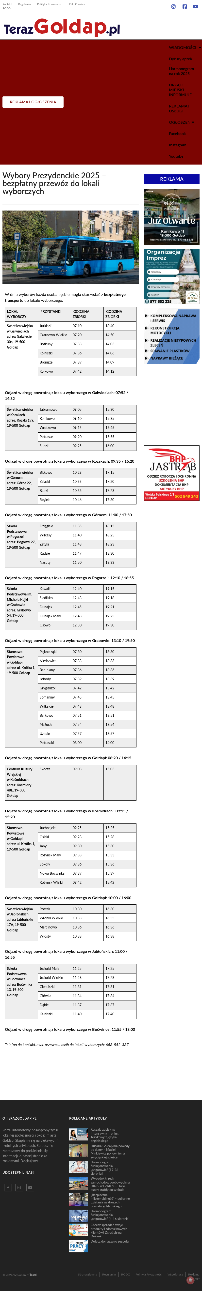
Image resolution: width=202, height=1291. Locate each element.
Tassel (33, 1275)
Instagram (177, 145)
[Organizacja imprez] (172, 302)
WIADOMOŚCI (182, 48)
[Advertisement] (172, 404)
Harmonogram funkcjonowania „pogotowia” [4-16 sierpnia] (110, 1215)
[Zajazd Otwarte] (172, 243)
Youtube (176, 156)
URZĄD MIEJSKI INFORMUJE (180, 90)
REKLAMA (172, 179)
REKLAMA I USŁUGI (179, 108)
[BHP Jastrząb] (172, 499)
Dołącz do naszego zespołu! (110, 1241)
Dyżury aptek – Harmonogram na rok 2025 (181, 66)
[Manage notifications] (190, 1280)
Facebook (177, 134)
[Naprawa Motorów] (172, 362)
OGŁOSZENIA (181, 122)
